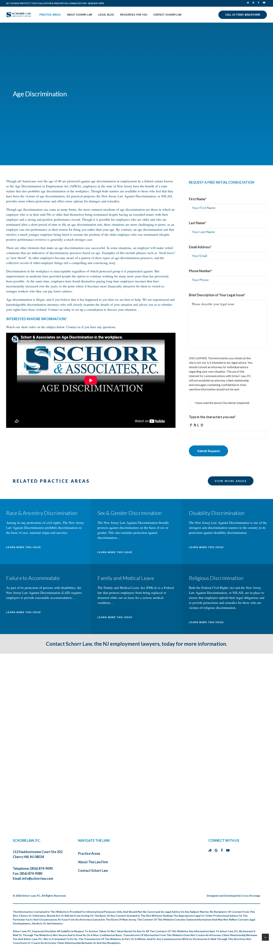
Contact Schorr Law (167, 14)
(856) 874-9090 (96, 3)
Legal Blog (106, 14)
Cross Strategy (250, 895)
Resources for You (133, 14)
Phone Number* (200, 271)
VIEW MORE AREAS (231, 480)
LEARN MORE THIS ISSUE (23, 547)
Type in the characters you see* (212, 417)
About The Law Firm (93, 862)
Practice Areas (50, 14)
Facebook (259, 2)
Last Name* (197, 223)
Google (254, 2)
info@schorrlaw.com (37, 878)
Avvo (249, 2)
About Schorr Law (79, 14)
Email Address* (200, 247)
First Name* (197, 199)
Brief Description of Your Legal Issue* (217, 295)
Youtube (264, 2)
